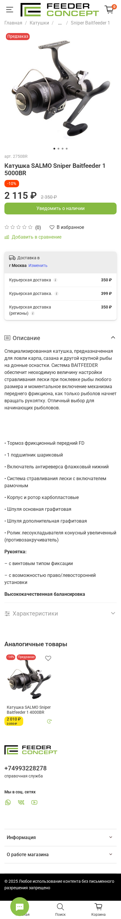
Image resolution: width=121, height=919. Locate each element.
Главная (13, 23)
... (60, 23)
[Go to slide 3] (62, 149)
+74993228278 (25, 768)
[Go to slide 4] (67, 149)
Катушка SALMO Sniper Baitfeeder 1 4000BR (29, 710)
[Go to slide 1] (54, 149)
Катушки (39, 23)
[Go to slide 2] (58, 149)
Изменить (38, 265)
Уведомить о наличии (60, 208)
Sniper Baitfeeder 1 (90, 23)
